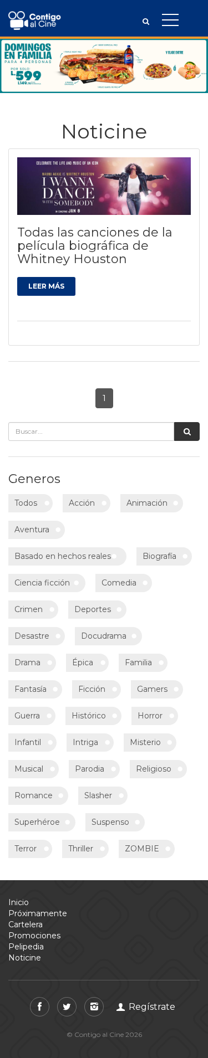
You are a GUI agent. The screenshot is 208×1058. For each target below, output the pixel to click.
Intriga (85, 742)
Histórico (89, 716)
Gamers (152, 689)
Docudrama (103, 636)
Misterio (145, 742)
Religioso (153, 769)
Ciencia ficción (42, 583)
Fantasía (30, 689)
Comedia (119, 583)
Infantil (27, 742)
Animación (147, 503)
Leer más (46, 286)
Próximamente (37, 913)
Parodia (89, 769)
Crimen (28, 609)
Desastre (31, 636)
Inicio (18, 902)
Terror (25, 849)
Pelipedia (26, 947)
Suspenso (110, 822)
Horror (150, 716)
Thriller (80, 849)
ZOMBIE (142, 849)
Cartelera (25, 924)
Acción (82, 503)
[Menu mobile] (170, 22)
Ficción (91, 689)
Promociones (34, 936)
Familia (138, 662)
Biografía (159, 556)
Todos (25, 503)
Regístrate (150, 1006)
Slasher (98, 795)
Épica (82, 662)
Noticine (24, 958)
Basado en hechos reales (62, 556)
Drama (27, 662)
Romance (33, 795)
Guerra (27, 716)
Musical (28, 769)
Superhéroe (37, 822)
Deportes (92, 609)
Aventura (31, 530)
